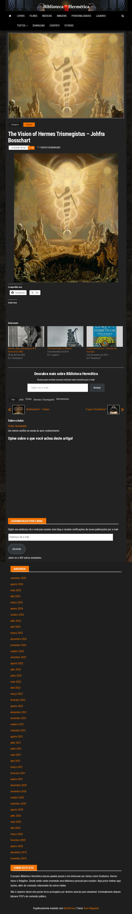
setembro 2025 (18, 578)
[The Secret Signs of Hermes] (65, 336)
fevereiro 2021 (17, 773)
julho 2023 (15, 620)
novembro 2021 (18, 718)
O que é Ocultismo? (96, 409)
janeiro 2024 (16, 608)
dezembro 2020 (18, 785)
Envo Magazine (91, 908)
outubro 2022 (17, 651)
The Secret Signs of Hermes (59, 348)
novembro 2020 (18, 791)
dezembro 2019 (18, 852)
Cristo (28, 398)
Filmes (33, 15)
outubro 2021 (17, 724)
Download (39, 25)
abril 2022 (15, 687)
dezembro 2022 (18, 639)
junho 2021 (16, 748)
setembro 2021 (18, 730)
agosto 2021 (16, 736)
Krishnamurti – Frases (37, 409)
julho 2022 (15, 669)
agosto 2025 (16, 584)
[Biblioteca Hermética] (10, 16)
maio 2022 (15, 681)
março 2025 (16, 602)
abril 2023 (15, 626)
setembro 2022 (18, 657)
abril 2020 (15, 828)
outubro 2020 (17, 797)
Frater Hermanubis (50, 147)
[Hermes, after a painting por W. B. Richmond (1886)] (26, 336)
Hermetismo (62, 398)
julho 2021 (15, 742)
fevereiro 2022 (17, 700)
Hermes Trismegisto (43, 399)
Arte (21, 399)
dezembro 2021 (18, 712)
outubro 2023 (17, 614)
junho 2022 (16, 675)
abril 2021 (15, 760)
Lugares (101, 15)
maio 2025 (15, 590)
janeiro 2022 (16, 706)
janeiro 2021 (16, 779)
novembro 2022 (18, 645)
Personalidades (81, 15)
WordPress (69, 908)
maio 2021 (15, 754)
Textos (21, 25)
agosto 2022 (16, 663)
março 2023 (16, 632)
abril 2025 (15, 596)
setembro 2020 (18, 803)
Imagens (62, 15)
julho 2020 (15, 815)
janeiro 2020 (16, 846)
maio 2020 (15, 821)
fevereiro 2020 (17, 840)
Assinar (97, 387)
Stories (69, 25)
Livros (21, 15)
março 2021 (16, 767)
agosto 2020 (16, 809)
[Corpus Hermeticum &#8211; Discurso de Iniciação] (105, 336)
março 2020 (16, 834)
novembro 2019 (18, 858)
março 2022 (16, 693)
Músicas (47, 15)
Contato (55, 25)
